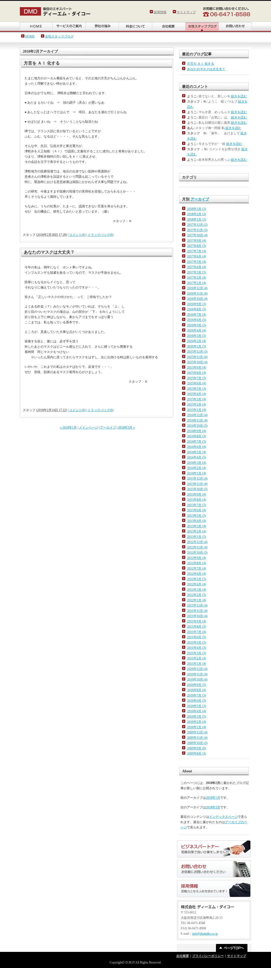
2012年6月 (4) (196, 574)
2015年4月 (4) (196, 394)
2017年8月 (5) (196, 246)
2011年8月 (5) (196, 626)
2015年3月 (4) (196, 399)
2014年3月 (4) (196, 463)
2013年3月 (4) (196, 526)
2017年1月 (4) (196, 283)
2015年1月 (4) (196, 410)
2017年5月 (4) (196, 262)
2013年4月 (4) (196, 521)
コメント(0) (77, 235)
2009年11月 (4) (197, 738)
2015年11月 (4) (197, 357)
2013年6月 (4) (196, 510)
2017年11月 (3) (197, 230)
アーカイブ (108, 427)
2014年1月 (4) (196, 473)
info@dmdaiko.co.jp (205, 933)
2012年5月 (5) (196, 579)
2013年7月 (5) (196, 505)
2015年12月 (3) (197, 352)
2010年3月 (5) (196, 716)
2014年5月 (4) (196, 452)
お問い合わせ (235, 26)
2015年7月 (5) (196, 378)
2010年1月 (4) (196, 727)
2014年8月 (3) (196, 436)
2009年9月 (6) (196, 748)
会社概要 (168, 26)
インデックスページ (223, 817)
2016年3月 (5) (196, 336)
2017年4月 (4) (196, 267)
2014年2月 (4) (196, 468)
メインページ (88, 427)
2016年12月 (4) (197, 288)
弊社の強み (102, 26)
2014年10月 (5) (197, 426)
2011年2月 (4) (196, 658)
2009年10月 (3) (197, 743)
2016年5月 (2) (196, 325)
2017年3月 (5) (196, 272)
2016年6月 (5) (196, 320)
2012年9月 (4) (196, 558)
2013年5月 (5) (196, 515)
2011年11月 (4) (197, 611)
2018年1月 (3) (196, 219)
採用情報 (160, 12)
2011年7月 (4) (196, 632)
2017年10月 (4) (197, 235)
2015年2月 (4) (196, 404)
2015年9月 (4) (196, 367)
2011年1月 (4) (196, 664)
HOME (35, 26)
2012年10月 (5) (197, 552)
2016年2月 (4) (196, 341)
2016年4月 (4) (196, 330)
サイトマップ (186, 12)
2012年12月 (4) (197, 542)
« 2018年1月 (68, 427)
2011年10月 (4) (197, 616)
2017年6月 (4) (196, 256)
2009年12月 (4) (197, 732)
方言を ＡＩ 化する (42, 63)
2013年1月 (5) (196, 537)
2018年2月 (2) (196, 214)
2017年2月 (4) (196, 277)
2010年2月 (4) (196, 722)
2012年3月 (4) (196, 589)
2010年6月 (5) (196, 701)
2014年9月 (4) (196, 431)
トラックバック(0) (101, 235)
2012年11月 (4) (197, 547)
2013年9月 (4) (196, 494)
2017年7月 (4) (196, 251)
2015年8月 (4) (196, 373)
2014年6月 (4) (196, 447)
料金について (135, 26)
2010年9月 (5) (196, 685)
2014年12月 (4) (197, 415)
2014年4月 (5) (196, 457)
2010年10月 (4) (197, 679)
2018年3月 (213, 807)
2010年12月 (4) (197, 669)
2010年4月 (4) (196, 711)
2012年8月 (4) (196, 563)
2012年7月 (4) (196, 568)
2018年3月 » (126, 427)
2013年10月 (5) (197, 489)
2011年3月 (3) (196, 653)
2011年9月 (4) (196, 621)
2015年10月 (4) (197, 362)
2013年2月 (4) (196, 531)
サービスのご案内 (68, 26)
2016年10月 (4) (197, 299)
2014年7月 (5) (196, 441)
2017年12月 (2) (197, 225)
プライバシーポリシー (208, 956)
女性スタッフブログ (59, 36)
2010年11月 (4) (197, 674)
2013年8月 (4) (196, 500)
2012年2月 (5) (196, 595)
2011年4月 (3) (196, 648)
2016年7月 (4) (196, 314)
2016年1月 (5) (196, 346)
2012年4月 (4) (196, 584)
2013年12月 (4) (197, 478)
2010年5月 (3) (196, 706)
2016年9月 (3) (196, 304)
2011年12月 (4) (197, 605)
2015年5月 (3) (196, 389)
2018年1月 (213, 798)
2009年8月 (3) (196, 753)
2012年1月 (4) (196, 600)
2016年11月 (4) (197, 293)
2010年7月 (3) (196, 695)
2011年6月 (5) (196, 637)
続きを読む (239, 96)
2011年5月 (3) (196, 642)
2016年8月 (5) (196, 309)
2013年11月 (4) (197, 484)
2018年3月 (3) (196, 209)
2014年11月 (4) (197, 420)
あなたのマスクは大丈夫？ (49, 252)
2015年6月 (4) (196, 383)
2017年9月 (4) (196, 240)
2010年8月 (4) (196, 690)
